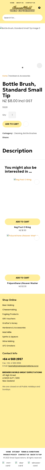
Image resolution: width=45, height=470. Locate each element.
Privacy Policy (10, 454)
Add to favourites (36, 182)
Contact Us (23, 454)
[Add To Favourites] (26, 124)
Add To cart (22, 222)
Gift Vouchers (8, 318)
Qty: (4, 115)
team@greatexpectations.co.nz (23, 366)
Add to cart (12, 124)
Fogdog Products (10, 314)
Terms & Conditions (30, 452)
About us (19, 3)
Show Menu (4, 8)
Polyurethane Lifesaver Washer (22, 283)
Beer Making (8, 305)
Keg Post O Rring (22, 227)
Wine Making (8, 341)
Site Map (16, 452)
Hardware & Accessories (19, 76)
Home (12, 3)
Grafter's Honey (9, 323)
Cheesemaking (9, 309)
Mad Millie (7, 332)
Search (40, 17)
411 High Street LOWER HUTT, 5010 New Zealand (11, 378)
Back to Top (36, 454)
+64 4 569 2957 (12, 359)
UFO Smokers (8, 345)
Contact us (30, 3)
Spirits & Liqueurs (10, 336)
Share (5, 137)
